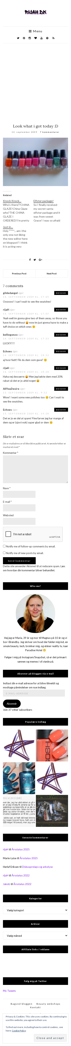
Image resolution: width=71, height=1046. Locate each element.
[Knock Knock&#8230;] (18, 210)
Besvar (61, 293)
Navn (6, 488)
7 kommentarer (49, 132)
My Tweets (9, 990)
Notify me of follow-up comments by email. (30, 546)
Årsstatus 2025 (21, 849)
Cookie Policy (19, 1030)
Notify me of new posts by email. (25, 553)
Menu (37, 31)
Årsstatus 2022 (21, 875)
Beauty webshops (48, 1004)
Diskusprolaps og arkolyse (37, 866)
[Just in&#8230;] (18, 237)
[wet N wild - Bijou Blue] (19, 778)
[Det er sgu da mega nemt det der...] (52, 811)
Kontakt (35, 1007)
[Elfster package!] (49, 210)
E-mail (7, 501)
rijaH (5, 849)
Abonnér (12, 703)
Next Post (52, 273)
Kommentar (10, 452)
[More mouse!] (19, 745)
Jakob (6, 884)
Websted (8, 515)
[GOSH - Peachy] (52, 745)
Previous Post (19, 273)
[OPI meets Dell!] (52, 778)
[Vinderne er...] (19, 811)
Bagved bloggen (22, 1004)
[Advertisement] (35, 80)
